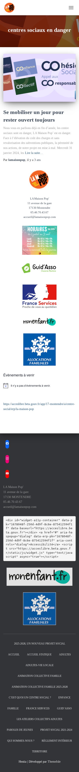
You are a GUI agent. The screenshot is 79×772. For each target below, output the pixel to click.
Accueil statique (39, 654)
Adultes (65, 654)
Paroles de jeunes (20, 729)
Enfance (64, 697)
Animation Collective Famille (39, 675)
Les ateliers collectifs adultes (39, 719)
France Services (38, 708)
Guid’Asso (64, 708)
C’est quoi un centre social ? (30, 697)
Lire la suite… (34, 153)
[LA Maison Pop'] (11, 7)
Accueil (14, 654)
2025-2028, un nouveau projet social (39, 643)
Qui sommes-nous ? (20, 740)
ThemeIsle (54, 761)
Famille (13, 708)
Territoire (39, 751)
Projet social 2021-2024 (56, 729)
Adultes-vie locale (39, 665)
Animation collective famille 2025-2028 (40, 686)
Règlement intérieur (57, 740)
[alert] (39, 385)
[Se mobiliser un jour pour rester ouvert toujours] (39, 78)
